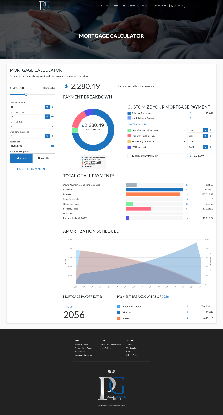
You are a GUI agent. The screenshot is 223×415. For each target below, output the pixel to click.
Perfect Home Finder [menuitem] (83, 348)
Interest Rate (16, 122)
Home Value (49, 88)
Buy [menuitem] (107, 6)
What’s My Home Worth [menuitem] (111, 344)
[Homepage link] (44, 6)
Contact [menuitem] (178, 6)
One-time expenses (19, 131)
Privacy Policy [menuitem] (132, 355)
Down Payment (17, 102)
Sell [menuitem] (116, 6)
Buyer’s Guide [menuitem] (80, 351)
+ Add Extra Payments (137, 124)
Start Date (15, 141)
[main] (111, 164)
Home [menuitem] (99, 6)
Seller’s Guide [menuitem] (106, 348)
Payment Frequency (20, 151)
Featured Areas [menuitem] (131, 6)
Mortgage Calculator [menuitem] (83, 355)
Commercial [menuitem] (160, 6)
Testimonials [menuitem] (131, 348)
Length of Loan (17, 112)
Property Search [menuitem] (81, 344)
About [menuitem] (145, 6)
